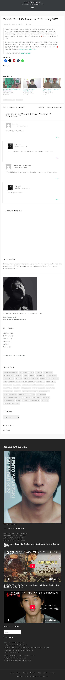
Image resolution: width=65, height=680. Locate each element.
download (40, 375)
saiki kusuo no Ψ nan (9, 99)
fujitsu (19, 378)
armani (39, 372)
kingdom (17, 384)
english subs (8, 378)
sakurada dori (44, 391)
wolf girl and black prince (31, 400)
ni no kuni (51, 388)
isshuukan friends (10, 381)
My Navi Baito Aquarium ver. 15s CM (14, 107)
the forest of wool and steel (31, 397)
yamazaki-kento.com (32, 2)
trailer (46, 397)
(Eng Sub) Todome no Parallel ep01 (15, 658)
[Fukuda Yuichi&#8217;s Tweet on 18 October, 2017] (52, 83)
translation (19, 99)
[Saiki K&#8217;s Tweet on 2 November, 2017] (32, 83)
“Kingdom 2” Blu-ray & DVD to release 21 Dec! (19, 650)
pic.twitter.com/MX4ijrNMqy (27, 49)
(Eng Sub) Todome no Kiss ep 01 (15, 642)
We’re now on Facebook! (14, 356)
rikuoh (17, 391)
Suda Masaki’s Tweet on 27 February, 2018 (18, 660)
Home (12, 672)
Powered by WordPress (24, 676)
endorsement (51, 375)
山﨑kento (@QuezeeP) (20, 165)
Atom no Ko (48, 372)
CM (25, 375)
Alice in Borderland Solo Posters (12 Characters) (19, 655)
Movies (25, 672)
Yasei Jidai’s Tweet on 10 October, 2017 (50, 107)
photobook (8, 391)
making (17, 388)
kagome (41, 381)
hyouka (55, 378)
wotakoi (45, 400)
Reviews (7, 338)
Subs (6, 347)
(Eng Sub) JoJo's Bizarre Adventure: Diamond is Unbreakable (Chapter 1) (27, 647)
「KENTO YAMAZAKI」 (21, 533)
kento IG (7, 384)
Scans (7, 341)
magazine (7, 388)
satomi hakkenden (10, 394)
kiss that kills (37, 384)
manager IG (26, 388)
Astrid (38, 676)
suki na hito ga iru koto (12, 397)
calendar (17, 375)
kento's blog (50, 381)
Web (39, 672)
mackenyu (49, 384)
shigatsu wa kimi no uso (27, 394)
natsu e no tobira (39, 388)
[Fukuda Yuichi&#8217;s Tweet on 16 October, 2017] (12, 83)
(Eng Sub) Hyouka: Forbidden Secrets (16, 645)
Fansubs (52, 672)
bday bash (8, 375)
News (29, 24)
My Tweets (6, 430)
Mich (21, 24)
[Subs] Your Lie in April (12, 652)
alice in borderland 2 (27, 372)
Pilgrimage (8, 336)
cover (32, 375)
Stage (45, 672)
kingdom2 (26, 384)
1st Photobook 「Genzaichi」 (16, 540)
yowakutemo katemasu (11, 403)
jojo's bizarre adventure (27, 381)
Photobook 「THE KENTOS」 (16, 537)
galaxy (27, 378)
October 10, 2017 (26, 53)
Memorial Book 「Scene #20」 (17, 535)
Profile (18, 672)
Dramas (32, 672)
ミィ (16, 144)
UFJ (18, 400)
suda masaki (41, 394)
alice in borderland (10, 372)
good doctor (45, 378)
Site (6, 344)
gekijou (35, 378)
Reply (57, 137)
